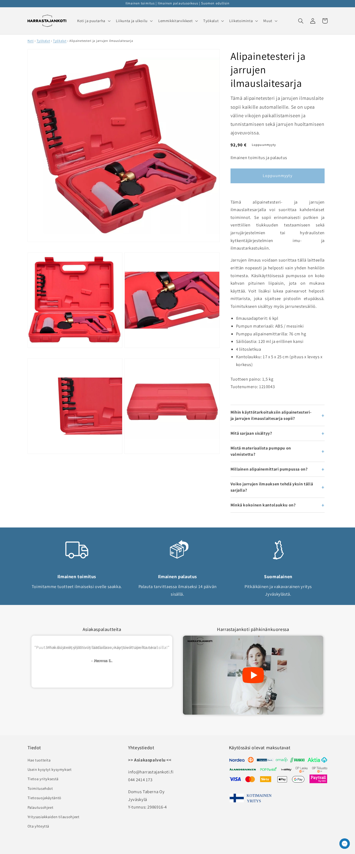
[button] (93, 21)
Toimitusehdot (40, 788)
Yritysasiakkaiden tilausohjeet (54, 816)
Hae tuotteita (39, 760)
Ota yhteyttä (38, 826)
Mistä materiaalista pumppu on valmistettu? (261, 451)
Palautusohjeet (41, 807)
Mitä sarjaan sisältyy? (251, 433)
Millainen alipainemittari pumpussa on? (269, 469)
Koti (31, 40)
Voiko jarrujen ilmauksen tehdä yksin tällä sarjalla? (272, 487)
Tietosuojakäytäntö (44, 797)
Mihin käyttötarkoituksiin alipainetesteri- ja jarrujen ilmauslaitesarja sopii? (271, 415)
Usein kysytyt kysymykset (50, 769)
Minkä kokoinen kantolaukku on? (263, 505)
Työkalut (43, 40)
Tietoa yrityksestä (43, 778)
